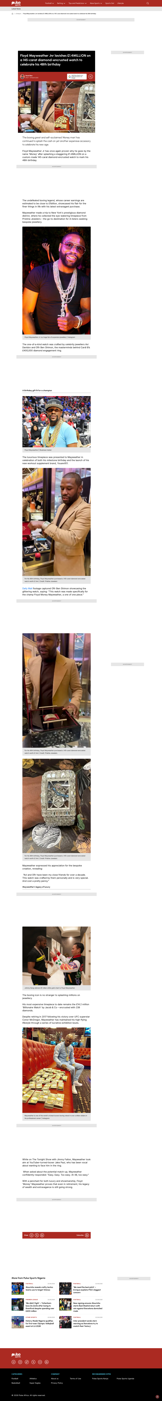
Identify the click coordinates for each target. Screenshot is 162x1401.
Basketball (16, 1383)
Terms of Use (75, 1378)
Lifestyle (120, 3)
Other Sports (31, 1317)
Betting (60, 3)
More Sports (95, 3)
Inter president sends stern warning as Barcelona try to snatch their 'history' (85, 1323)
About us (54, 1378)
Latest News (16, 9)
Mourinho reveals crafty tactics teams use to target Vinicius (39, 1288)
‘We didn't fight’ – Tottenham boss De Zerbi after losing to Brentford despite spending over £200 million (40, 1307)
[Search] (148, 3)
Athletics (33, 1378)
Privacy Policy (57, 1383)
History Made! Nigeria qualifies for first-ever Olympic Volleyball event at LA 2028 (40, 1323)
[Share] (90, 76)
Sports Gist (109, 3)
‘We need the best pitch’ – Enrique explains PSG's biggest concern (87, 1290)
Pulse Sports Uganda (125, 1378)
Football (48, 3)
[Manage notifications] (157, 1396)
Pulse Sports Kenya (100, 1378)
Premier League (32, 1299)
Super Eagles (35, 1383)
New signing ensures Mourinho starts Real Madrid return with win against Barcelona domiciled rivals (87, 1307)
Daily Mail (27, 588)
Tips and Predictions (76, 3)
